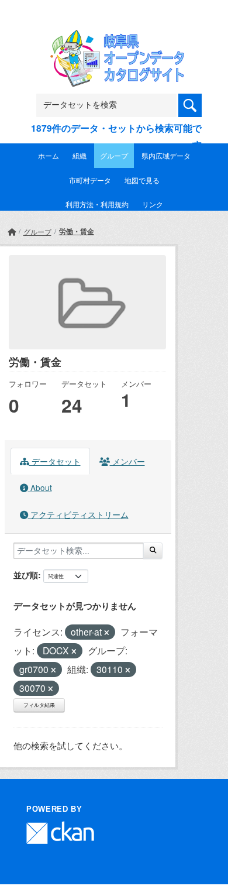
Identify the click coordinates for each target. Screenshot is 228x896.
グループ (114, 155)
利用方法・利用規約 (97, 204)
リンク (152, 204)
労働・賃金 (76, 231)
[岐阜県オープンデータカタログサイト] (114, 37)
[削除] (106, 632)
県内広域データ (166, 155)
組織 (79, 155)
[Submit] (153, 551)
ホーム (48, 155)
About (40, 487)
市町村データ (90, 180)
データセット (55, 461)
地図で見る (142, 180)
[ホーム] (12, 231)
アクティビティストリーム (78, 514)
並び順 (25, 575)
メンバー (127, 461)
